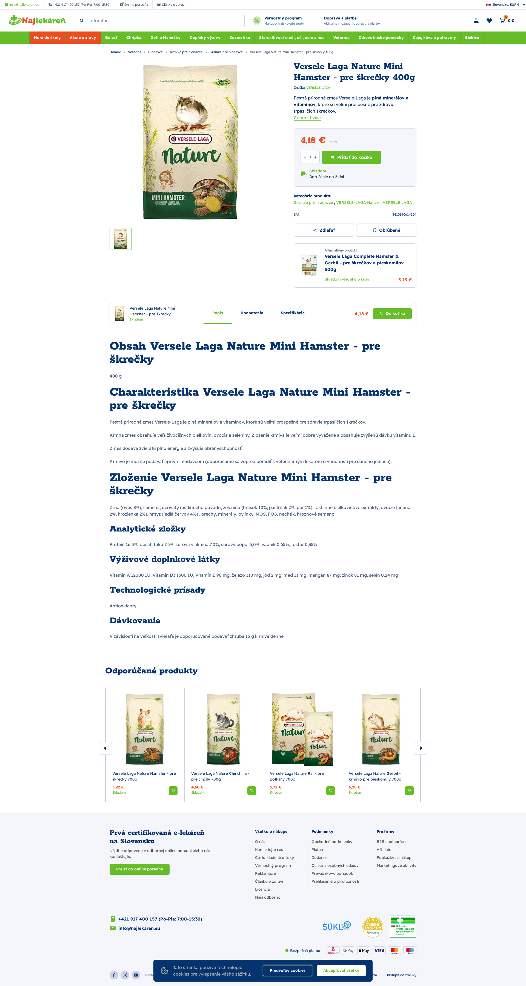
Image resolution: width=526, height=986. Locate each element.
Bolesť (111, 37)
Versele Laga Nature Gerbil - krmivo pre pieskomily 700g (375, 776)
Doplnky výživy (205, 37)
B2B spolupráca (391, 841)
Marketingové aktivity (396, 865)
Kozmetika (240, 37)
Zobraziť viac (307, 117)
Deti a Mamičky (165, 37)
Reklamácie (265, 873)
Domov (116, 52)
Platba (317, 849)
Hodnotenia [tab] (252, 312)
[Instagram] (125, 975)
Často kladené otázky (274, 857)
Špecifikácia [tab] (293, 312)
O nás (260, 841)
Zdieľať (327, 230)
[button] (173, 790)
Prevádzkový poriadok (332, 873)
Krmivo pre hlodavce (186, 52)
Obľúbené (389, 230)
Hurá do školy (47, 37)
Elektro (472, 37)
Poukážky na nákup (394, 857)
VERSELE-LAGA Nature (358, 202)
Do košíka (395, 313)
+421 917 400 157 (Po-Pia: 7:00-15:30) (160, 919)
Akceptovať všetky (341, 970)
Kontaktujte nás (269, 849)
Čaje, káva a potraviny (434, 37)
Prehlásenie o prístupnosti (335, 881)
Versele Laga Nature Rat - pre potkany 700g (297, 776)
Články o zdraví (269, 881)
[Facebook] (114, 975)
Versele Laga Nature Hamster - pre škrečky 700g (144, 776)
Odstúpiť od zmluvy (400, 975)
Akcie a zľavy (83, 37)
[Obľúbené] (489, 20)
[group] (144, 745)
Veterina (341, 37)
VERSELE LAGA (318, 87)
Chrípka (133, 37)
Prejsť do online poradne (139, 869)
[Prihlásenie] (476, 20)
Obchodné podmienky (331, 841)
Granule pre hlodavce (227, 52)
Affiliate (384, 849)
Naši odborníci (268, 897)
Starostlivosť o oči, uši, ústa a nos (291, 37)
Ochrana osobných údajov (335, 865)
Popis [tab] (217, 312)
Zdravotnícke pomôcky (381, 37)
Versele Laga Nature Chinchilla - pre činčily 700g (220, 776)
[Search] (81, 20)
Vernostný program (273, 865)
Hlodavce (156, 52)
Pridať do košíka (354, 157)
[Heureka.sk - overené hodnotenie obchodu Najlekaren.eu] (372, 927)
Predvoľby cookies (287, 970)
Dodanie (319, 857)
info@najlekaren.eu (139, 928)
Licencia (262, 889)
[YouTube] (136, 975)
